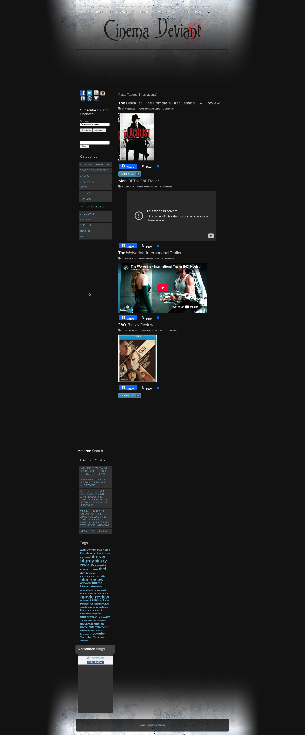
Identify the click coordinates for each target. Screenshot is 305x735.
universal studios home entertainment (94, 625)
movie (90, 594)
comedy (99, 565)
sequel (83, 607)
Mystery (83, 600)
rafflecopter (95, 604)
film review (92, 579)
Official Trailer (102, 600)
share (89, 607)
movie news (101, 593)
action (102, 553)
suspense (96, 614)
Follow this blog (95, 662)
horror (97, 583)
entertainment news (91, 576)
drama (94, 569)
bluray (87, 560)
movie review (94, 596)
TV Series (85, 620)
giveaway (86, 583)
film (103, 576)
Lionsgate (87, 586)
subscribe (85, 613)
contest (84, 569)
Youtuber (86, 637)
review (105, 603)
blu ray (97, 556)
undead (102, 621)
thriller (84, 617)
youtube (99, 633)
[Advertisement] (152, 61)
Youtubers (99, 637)
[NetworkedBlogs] (95, 658)
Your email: (85, 121)
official (91, 600)
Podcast (84, 603)
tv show (94, 620)
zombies (84, 641)
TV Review (103, 617)
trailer (93, 617)
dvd (102, 569)
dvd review (87, 573)
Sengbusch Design (156, 725)
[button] (136, 136)
